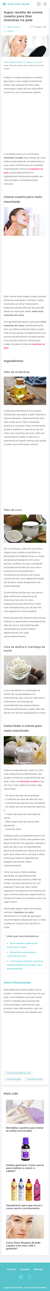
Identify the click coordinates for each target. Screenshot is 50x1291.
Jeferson (10, 31)
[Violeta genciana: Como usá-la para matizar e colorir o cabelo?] (25, 1149)
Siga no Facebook (29, 1276)
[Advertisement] (25, 123)
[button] (45, 4)
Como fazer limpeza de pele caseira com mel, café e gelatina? (23, 1245)
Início (6, 62)
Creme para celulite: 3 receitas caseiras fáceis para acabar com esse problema (25, 965)
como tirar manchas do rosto (18, 1073)
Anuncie (24, 1269)
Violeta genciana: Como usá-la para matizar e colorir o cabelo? (25, 1168)
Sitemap (38, 1269)
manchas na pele (28, 781)
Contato (11, 1269)
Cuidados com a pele (33, 62)
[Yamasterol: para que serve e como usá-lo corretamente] (25, 1189)
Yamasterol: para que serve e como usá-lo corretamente (24, 1207)
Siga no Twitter (20, 1276)
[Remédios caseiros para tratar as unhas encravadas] (25, 1112)
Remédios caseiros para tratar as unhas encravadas (25, 1129)
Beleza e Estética (14, 27)
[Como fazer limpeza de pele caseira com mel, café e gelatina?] (25, 1227)
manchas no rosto (34, 1079)
